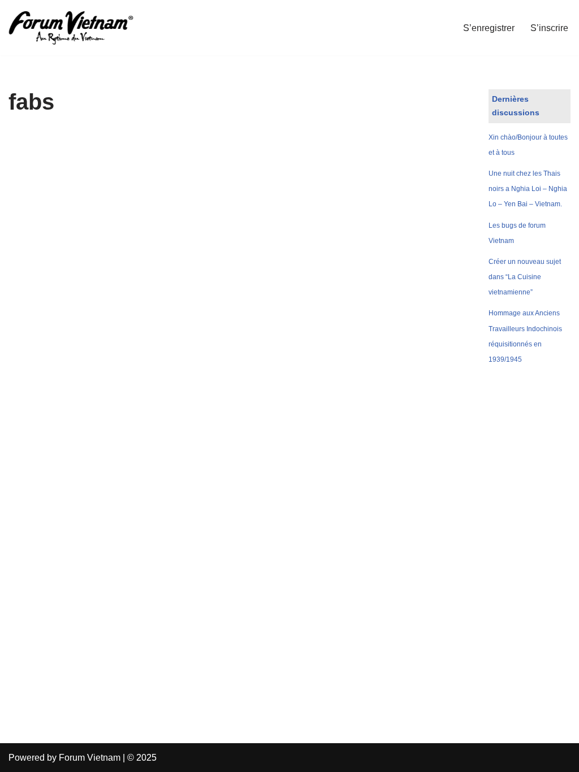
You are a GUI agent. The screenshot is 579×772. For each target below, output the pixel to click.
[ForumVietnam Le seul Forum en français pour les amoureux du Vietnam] (79, 27)
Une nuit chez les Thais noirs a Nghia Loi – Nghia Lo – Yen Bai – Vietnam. (528, 189)
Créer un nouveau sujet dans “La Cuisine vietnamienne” (525, 277)
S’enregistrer (489, 28)
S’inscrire (549, 28)
